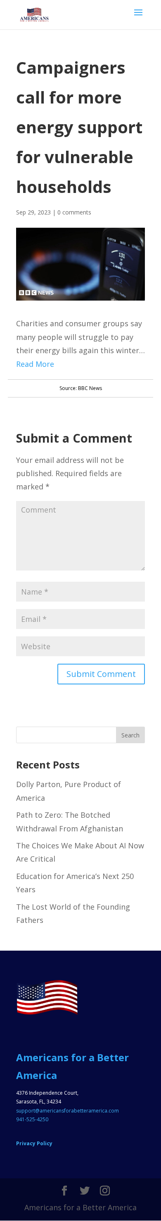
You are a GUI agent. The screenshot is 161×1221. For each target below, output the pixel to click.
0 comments (74, 212)
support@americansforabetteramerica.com (67, 1110)
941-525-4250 (32, 1119)
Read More (35, 364)
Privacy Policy (34, 1143)
